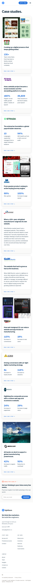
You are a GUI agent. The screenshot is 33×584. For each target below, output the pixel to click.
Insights (4, 562)
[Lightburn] (7, 510)
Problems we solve (7, 541)
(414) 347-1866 (6, 526)
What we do (20, 538)
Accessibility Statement (7, 577)
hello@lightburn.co (7, 530)
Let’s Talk (23, 3)
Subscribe (26, 497)
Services (19, 543)
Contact (4, 543)
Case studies (20, 548)
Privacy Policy (18, 577)
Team (3, 560)
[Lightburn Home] (3, 3)
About (3, 557)
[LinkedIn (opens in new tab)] (16, 574)
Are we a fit (5, 538)
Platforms (20, 546)
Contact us (5, 565)
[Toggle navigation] (30, 3)
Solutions (20, 541)
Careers (4, 567)
